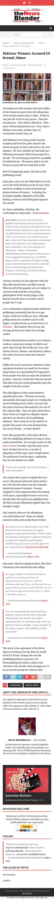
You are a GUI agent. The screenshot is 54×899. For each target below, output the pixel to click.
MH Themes (27, 894)
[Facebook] (29, 3)
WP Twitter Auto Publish (16, 898)
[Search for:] (27, 34)
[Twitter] (24, 3)
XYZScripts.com (41, 898)
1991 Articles (40, 740)
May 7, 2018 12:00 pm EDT (16, 65)
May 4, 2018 (33, 556)
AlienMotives (36, 65)
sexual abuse (32, 685)
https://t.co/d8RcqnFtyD (17, 847)
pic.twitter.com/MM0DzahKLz (31, 854)
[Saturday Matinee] (27, 780)
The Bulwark (9, 875)
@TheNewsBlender (15, 851)
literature (15, 685)
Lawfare (7, 880)
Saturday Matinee (18, 795)
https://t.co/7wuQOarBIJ (36, 547)
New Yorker (9, 446)
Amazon (43, 213)
